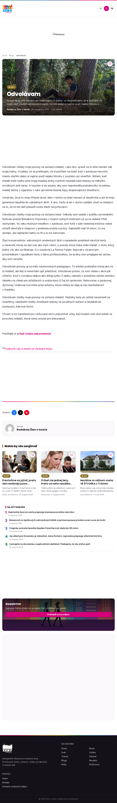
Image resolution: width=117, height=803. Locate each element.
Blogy (11, 55)
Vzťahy (92, 752)
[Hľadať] (106, 8)
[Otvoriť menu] (112, 8)
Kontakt (5, 782)
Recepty (93, 760)
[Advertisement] (58, 140)
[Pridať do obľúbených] (109, 63)
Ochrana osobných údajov (14, 786)
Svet (63, 752)
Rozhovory (94, 764)
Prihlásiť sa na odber (58, 614)
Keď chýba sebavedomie (35, 333)
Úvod (4, 55)
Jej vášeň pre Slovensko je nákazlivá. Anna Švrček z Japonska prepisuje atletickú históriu (55, 536)
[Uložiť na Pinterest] (26, 412)
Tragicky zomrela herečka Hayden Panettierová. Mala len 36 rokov (43, 528)
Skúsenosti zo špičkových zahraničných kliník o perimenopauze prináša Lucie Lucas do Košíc (57, 520)
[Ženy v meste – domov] (7, 8)
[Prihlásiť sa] (100, 8)
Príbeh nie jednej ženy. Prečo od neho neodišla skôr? (55, 482)
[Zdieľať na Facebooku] (14, 412)
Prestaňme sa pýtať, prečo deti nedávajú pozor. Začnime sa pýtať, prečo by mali (19, 482)
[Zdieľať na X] (20, 412)
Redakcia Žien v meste (18, 109)
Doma (64, 748)
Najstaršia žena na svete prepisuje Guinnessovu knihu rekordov (41, 512)
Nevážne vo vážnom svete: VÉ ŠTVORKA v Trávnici (96, 482)
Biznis (92, 748)
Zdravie (92, 756)
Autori (5, 778)
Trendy (64, 756)
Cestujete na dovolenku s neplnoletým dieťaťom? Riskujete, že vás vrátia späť (49, 544)
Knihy (63, 764)
